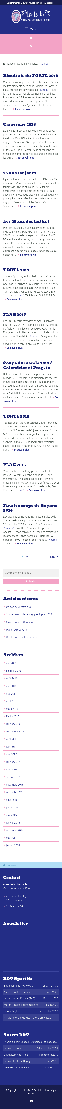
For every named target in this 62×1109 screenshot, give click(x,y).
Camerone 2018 (19, 124)
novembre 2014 (15, 830)
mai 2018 (11, 693)
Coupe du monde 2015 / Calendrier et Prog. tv (27, 365)
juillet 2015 (12, 807)
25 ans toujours (19, 173)
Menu (33, 29)
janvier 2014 (13, 845)
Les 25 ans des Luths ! (26, 221)
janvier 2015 (13, 822)
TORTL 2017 (16, 270)
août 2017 (11, 739)
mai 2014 (11, 838)
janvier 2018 (13, 724)
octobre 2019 (13, 671)
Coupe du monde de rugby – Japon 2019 (29, 614)
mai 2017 (11, 754)
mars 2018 (12, 709)
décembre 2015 (14, 777)
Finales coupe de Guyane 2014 (30, 507)
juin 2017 (11, 747)
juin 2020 (11, 663)
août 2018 (11, 678)
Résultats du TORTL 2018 (30, 76)
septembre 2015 (15, 792)
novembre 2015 (15, 784)
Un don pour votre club (18, 607)
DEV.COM (31, 1093)
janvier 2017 (13, 762)
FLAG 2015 (14, 465)
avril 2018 (11, 701)
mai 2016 (11, 769)
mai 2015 (11, 815)
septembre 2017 (15, 731)
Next (53, 556)
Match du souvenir (16, 629)
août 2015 (11, 800)
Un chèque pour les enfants (21, 637)
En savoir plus (23, 109)
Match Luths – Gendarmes (21, 622)
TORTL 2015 (16, 416)
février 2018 (12, 716)
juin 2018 (11, 686)
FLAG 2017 (14, 314)
